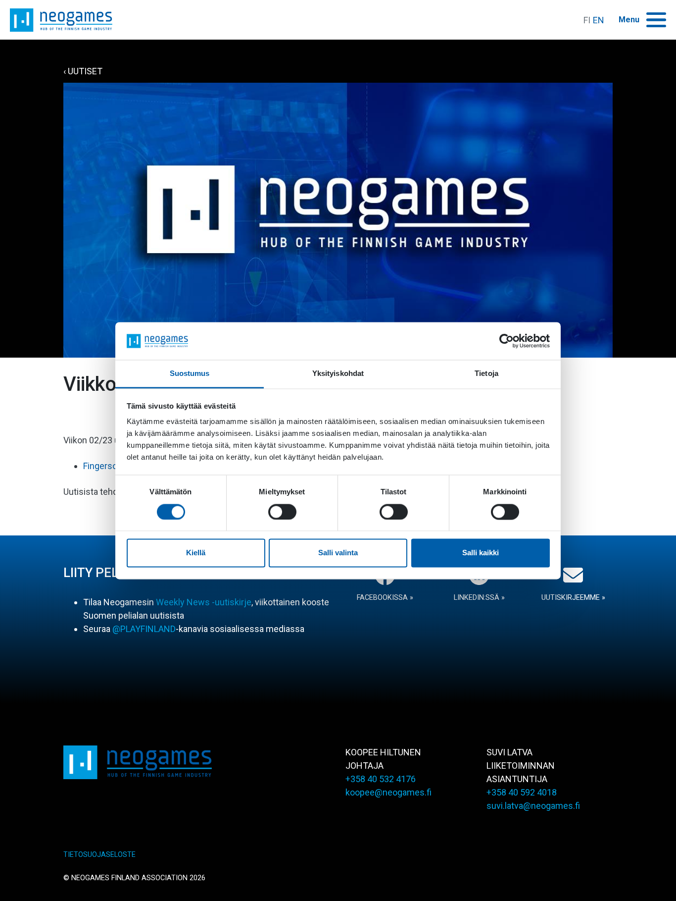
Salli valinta (338, 553)
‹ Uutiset (82, 71)
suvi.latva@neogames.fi (533, 805)
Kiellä (195, 553)
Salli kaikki (480, 553)
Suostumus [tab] (190, 374)
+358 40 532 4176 (380, 779)
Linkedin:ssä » (479, 597)
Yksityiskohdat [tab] (338, 374)
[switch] (282, 512)
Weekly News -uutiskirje (203, 602)
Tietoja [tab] (486, 374)
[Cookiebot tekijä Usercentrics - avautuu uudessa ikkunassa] (506, 340)
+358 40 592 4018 (521, 792)
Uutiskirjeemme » (573, 597)
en (598, 20)
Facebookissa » (385, 597)
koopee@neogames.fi (388, 792)
